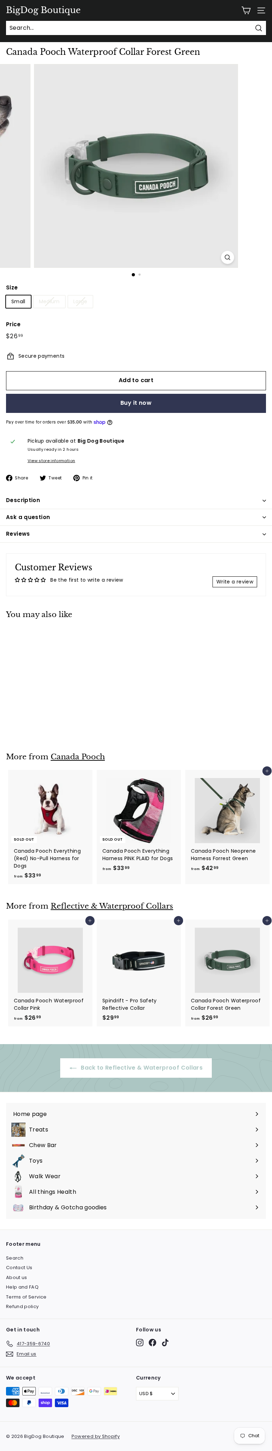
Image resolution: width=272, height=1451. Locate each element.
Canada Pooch (78, 756)
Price (13, 324)
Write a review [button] (234, 581)
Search (14, 1258)
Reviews (18, 533)
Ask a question (28, 517)
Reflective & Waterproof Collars (112, 906)
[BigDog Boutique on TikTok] (165, 1342)
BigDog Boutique (43, 10)
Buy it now (136, 403)
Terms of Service (26, 1297)
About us (16, 1277)
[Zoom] (227, 257)
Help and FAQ (22, 1287)
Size (12, 287)
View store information (51, 460)
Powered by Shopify (96, 1436)
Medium (49, 301)
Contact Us (19, 1267)
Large (80, 301)
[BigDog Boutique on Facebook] (152, 1342)
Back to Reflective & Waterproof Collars (141, 1068)
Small (18, 301)
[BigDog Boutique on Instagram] (139, 1342)
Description (23, 500)
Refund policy (22, 1306)
